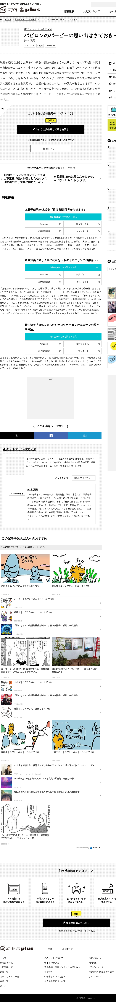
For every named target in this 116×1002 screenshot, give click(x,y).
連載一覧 (4, 972)
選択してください (82, 478)
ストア (3, 986)
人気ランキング (91, 11)
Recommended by (83, 848)
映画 (41, 45)
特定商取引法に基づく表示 (101, 972)
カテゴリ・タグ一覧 (9, 976)
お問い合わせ (95, 958)
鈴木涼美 (32, 489)
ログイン (50, 148)
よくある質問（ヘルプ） (56, 981)
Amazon (44, 224)
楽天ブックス (82, 224)
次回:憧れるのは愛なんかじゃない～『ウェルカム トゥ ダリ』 (74, 178)
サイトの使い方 (51, 962)
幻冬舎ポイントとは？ (54, 976)
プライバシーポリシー (99, 967)
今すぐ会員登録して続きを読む (52, 129)
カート (53, 949)
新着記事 (69, 11)
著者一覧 (4, 981)
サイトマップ (95, 976)
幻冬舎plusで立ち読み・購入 (63, 217)
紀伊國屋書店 (44, 231)
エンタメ (30, 45)
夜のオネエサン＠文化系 (25, 19)
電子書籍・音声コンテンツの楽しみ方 (62, 967)
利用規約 (93, 962)
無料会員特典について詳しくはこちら (77, 931)
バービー (51, 45)
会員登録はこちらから (78, 922)
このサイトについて (53, 958)
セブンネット (82, 231)
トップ (3, 958)
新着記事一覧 (6, 962)
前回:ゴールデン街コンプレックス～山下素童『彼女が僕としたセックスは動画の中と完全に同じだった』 (26, 178)
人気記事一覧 (6, 967)
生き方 (8, 19)
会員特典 (48, 972)
